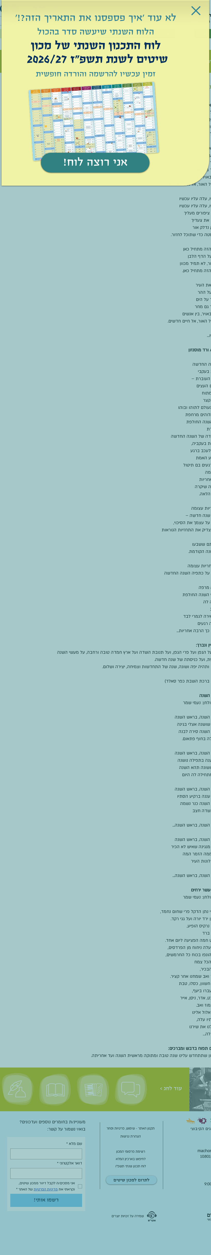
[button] (195, 10)
